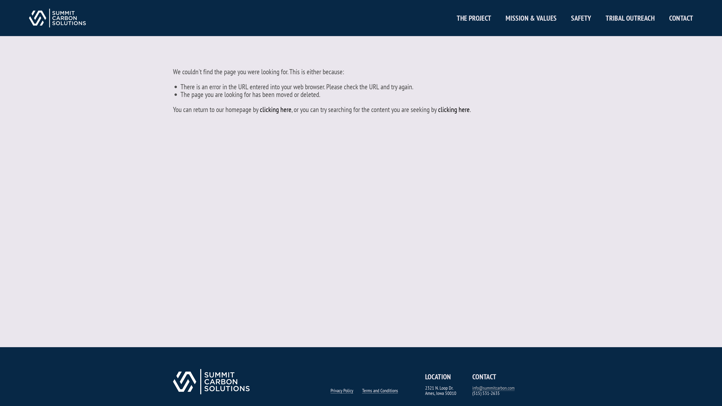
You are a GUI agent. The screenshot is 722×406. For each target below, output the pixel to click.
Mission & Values (531, 18)
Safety (581, 18)
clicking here (275, 109)
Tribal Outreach (630, 18)
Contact (681, 18)
